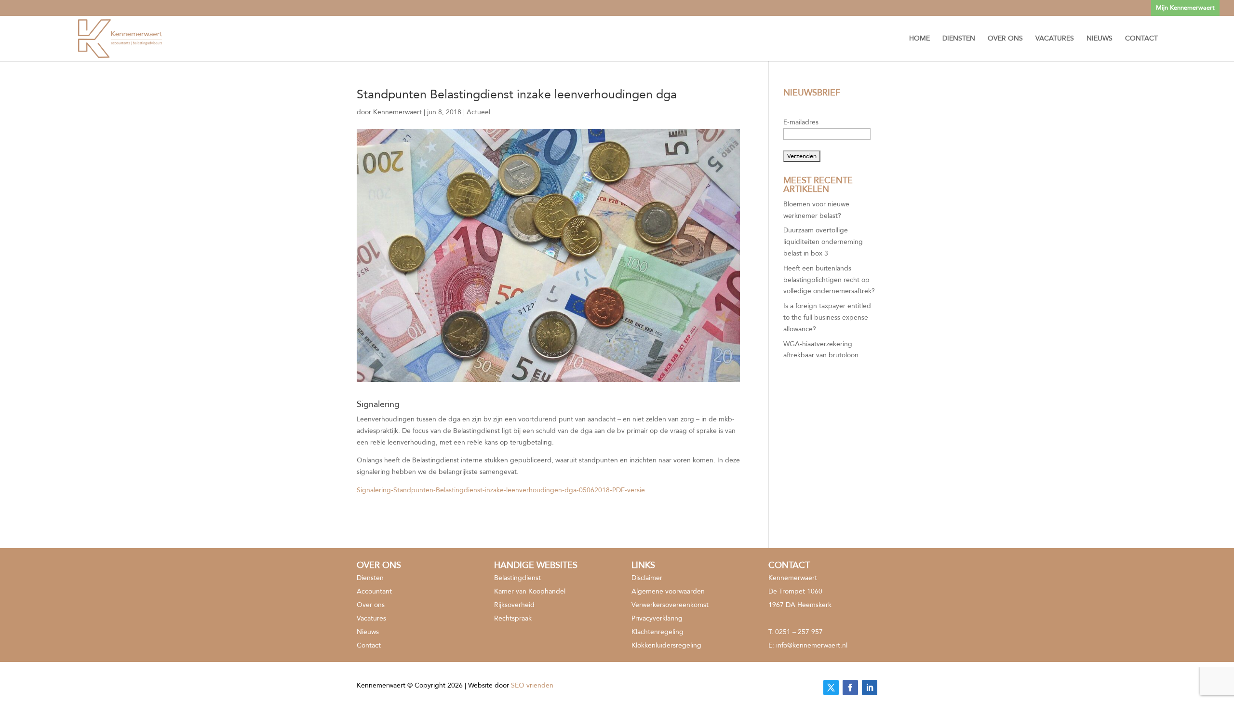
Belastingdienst (517, 577)
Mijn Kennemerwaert (1185, 7)
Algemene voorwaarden (668, 591)
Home (919, 39)
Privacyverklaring (657, 618)
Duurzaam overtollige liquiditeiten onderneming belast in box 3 (823, 242)
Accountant (374, 591)
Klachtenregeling (657, 631)
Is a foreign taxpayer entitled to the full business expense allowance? (827, 317)
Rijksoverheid (514, 604)
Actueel (478, 112)
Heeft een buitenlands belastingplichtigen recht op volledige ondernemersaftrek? (829, 280)
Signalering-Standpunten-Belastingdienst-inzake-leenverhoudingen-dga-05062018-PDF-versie (501, 490)
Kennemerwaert (397, 112)
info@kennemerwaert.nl (811, 645)
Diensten (958, 39)
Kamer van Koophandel (529, 591)
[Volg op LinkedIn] (869, 687)
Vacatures (1054, 39)
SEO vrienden (532, 685)
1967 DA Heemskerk (800, 604)
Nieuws (1099, 39)
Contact (1141, 39)
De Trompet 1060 (795, 591)
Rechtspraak (513, 618)
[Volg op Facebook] (850, 687)
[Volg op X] (831, 687)
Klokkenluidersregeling (666, 645)
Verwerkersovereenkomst (670, 604)
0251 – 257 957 (799, 631)
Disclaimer (646, 577)
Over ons (1005, 39)
